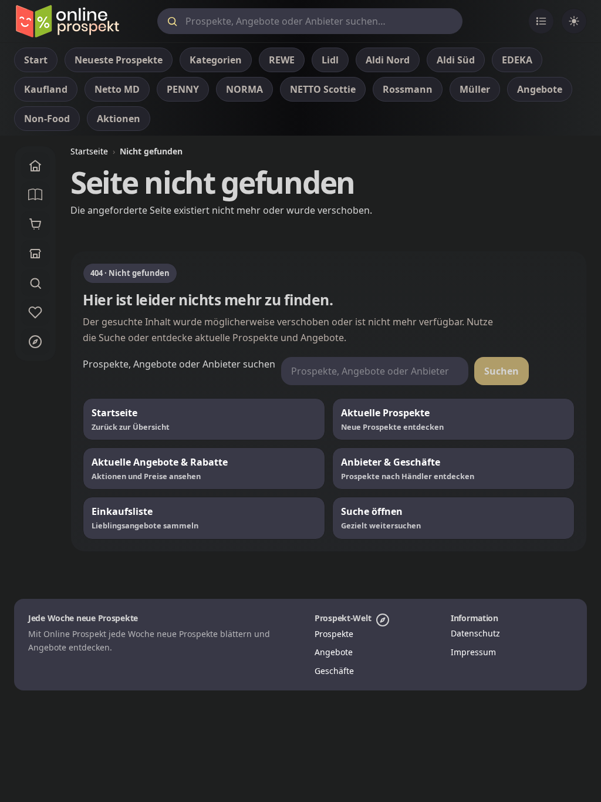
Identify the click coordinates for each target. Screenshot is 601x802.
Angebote (334, 652)
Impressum (473, 652)
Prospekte (334, 633)
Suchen (501, 371)
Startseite (89, 151)
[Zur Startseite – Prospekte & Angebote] (67, 21)
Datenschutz (475, 633)
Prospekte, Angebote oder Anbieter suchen (179, 364)
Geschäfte (334, 670)
